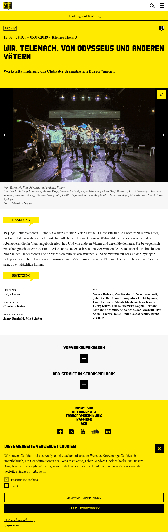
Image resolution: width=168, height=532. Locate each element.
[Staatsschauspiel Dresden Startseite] (8, 6)
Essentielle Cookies (24, 479)
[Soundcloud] (95, 431)
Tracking (17, 486)
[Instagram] (71, 431)
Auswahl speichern (84, 497)
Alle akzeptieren (84, 508)
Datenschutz (84, 411)
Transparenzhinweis (84, 415)
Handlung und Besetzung (84, 16)
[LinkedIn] (108, 431)
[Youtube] (82, 431)
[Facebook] (60, 431)
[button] (152, 5)
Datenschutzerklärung (19, 519)
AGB (84, 423)
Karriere (84, 419)
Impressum (12, 525)
